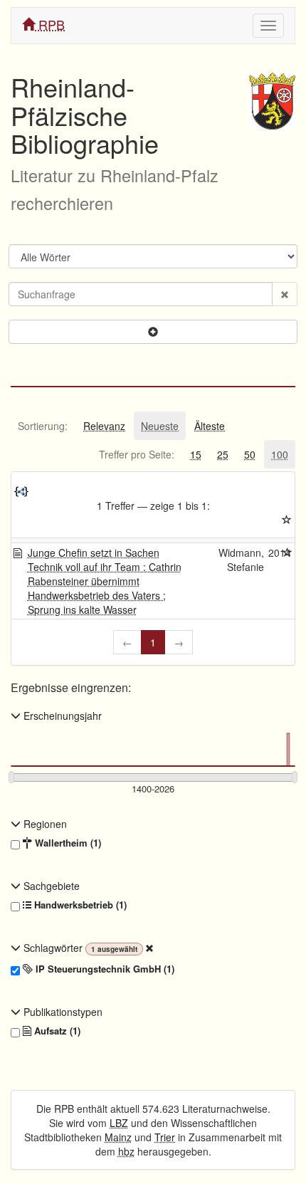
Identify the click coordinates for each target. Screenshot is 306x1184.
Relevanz (104, 426)
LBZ (119, 1123)
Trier (164, 1137)
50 (249, 454)
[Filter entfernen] (149, 948)
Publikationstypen (61, 1012)
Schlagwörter (53, 948)
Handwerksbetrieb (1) (79, 905)
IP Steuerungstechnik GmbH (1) (103, 969)
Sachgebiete (50, 886)
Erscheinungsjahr (61, 715)
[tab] (43, 426)
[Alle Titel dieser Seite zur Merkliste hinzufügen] (287, 520)
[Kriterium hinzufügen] (153, 332)
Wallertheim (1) (66, 843)
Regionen (44, 824)
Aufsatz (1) (55, 1031)
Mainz (118, 1137)
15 (195, 454)
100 (279, 454)
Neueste (160, 426)
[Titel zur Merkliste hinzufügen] (287, 552)
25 (222, 454)
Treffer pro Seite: (136, 454)
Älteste (209, 426)
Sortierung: (43, 426)
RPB (50, 24)
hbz (126, 1151)
